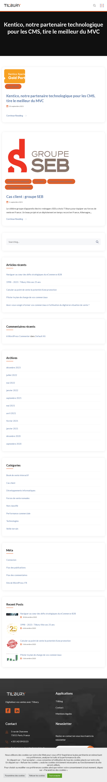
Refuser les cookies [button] (37, 775)
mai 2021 (10, 405)
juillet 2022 (11, 375)
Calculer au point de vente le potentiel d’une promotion (31, 289)
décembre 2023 (13, 367)
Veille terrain (12, 528)
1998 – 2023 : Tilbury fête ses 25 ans (23, 282)
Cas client (39, 181)
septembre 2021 (13, 398)
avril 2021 (11, 413)
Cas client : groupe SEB (24, 196)
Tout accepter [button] (54, 775)
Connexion (11, 560)
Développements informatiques (20, 490)
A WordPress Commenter (18, 336)
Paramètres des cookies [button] (15, 775)
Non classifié (13, 86)
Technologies (12, 521)
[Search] (96, 242)
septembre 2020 (13, 443)
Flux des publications (16, 567)
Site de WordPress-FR (16, 583)
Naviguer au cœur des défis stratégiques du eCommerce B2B (34, 274)
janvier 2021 (12, 428)
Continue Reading (14, 115)
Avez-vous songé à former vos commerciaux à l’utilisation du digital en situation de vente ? (47, 305)
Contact (59, 707)
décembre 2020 (13, 436)
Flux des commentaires (16, 575)
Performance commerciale (19, 187)
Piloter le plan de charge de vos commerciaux (27, 297)
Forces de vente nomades (61, 181)
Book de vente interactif (18, 181)
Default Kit (40, 336)
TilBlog (59, 701)
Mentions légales (64, 713)
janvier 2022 (12, 390)
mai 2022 (10, 382)
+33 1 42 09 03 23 (19, 741)
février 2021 (12, 421)
